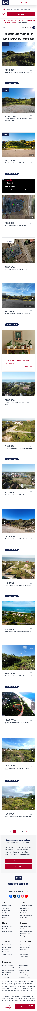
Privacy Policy (6, 994)
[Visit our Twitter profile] (14, 896)
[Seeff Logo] (5, 2)
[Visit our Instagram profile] (22, 896)
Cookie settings (8, 1007)
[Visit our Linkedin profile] (18, 896)
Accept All (30, 1007)
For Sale (21, 20)
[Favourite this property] (31, 70)
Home (4, 20)
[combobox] (16, 9)
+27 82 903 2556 (24, 3)
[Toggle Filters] (4, 14)
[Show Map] (33, 27)
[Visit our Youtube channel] (26, 896)
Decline (20, 1007)
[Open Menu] (33, 2)
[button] (4, 56)
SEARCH (21, 14)
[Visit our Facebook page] (10, 896)
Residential (12, 20)
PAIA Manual (18, 866)
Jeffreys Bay (30, 20)
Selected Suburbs (10, 23)
